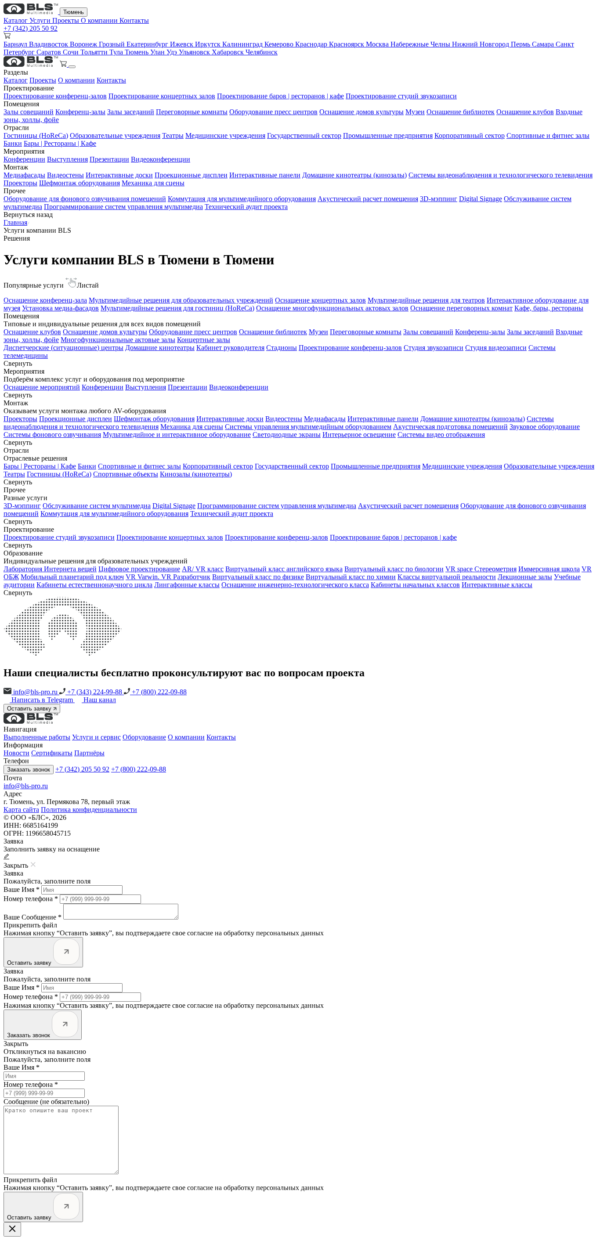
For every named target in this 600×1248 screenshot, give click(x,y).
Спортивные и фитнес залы (547, 135)
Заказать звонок (28, 769)
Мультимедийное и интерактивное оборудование (177, 434)
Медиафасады (24, 175)
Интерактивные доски (119, 175)
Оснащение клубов (525, 111)
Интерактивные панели (264, 175)
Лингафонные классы (187, 584)
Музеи (415, 111)
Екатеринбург (148, 44)
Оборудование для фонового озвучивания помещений (85, 198)
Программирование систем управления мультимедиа (123, 206)
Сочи (71, 52)
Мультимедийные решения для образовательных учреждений (181, 300)
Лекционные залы (525, 577)
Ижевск (182, 44)
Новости (16, 753)
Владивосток (49, 44)
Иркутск (208, 44)
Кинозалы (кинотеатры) (196, 474)
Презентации (109, 159)
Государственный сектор (304, 135)
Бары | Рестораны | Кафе (60, 143)
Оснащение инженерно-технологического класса (295, 584)
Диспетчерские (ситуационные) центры (63, 347)
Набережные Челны (421, 44)
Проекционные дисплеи (191, 175)
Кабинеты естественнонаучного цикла (94, 584)
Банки (13, 143)
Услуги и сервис (96, 737)
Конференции (24, 159)
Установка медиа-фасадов (60, 308)
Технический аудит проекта (246, 206)
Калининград (243, 44)
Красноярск (347, 44)
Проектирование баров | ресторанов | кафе (280, 96)
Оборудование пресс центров (273, 111)
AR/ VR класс (203, 569)
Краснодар (312, 44)
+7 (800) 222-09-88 (158, 692)
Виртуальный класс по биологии (394, 569)
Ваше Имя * (22, 889)
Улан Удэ (164, 52)
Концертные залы (203, 339)
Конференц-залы (80, 111)
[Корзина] (64, 64)
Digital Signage (480, 198)
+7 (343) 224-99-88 (94, 692)
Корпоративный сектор (469, 135)
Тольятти (94, 52)
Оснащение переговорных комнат (461, 308)
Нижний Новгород (481, 44)
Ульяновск (195, 52)
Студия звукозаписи (433, 347)
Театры (173, 135)
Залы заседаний (130, 111)
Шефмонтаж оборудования (79, 183)
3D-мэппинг (438, 198)
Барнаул (16, 44)
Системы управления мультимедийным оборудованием (308, 426)
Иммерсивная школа (549, 569)
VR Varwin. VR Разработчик (168, 577)
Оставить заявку (30, 708)
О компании (100, 20)
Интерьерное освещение (359, 434)
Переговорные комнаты (192, 111)
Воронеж (84, 44)
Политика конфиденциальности (89, 809)
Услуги (40, 20)
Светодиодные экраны (287, 434)
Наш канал (99, 699)
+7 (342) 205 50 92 (31, 28)
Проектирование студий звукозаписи (401, 96)
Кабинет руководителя (230, 347)
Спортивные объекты (125, 474)
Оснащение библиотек (461, 111)
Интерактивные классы (497, 584)
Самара (544, 44)
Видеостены (65, 175)
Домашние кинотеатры (160, 347)
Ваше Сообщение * (32, 917)
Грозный (113, 44)
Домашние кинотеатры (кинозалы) (354, 175)
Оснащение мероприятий (42, 387)
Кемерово (279, 44)
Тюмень (73, 12)
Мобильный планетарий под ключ (72, 577)
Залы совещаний (29, 111)
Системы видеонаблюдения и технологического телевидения (500, 175)
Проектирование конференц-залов (55, 96)
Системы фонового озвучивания (52, 434)
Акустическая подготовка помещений (450, 426)
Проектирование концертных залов (161, 96)
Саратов (49, 52)
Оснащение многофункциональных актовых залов (332, 308)
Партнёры (89, 753)
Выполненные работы (37, 737)
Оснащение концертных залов (320, 300)
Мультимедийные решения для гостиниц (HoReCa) (177, 308)
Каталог (16, 20)
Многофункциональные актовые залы (118, 339)
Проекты (66, 20)
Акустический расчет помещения (368, 198)
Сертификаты (51, 753)
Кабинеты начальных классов (415, 584)
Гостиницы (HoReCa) (36, 135)
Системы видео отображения (441, 434)
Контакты (134, 20)
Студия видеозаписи (496, 347)
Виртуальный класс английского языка (284, 569)
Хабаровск (229, 52)
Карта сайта (21, 809)
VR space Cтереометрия (481, 569)
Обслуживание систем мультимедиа (97, 505)
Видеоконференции (160, 159)
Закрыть (16, 1043)
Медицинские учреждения (225, 135)
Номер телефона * (31, 898)
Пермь (521, 44)
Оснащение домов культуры (361, 111)
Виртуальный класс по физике (258, 577)
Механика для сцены (153, 183)
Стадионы (281, 347)
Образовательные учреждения (115, 135)
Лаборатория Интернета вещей (50, 569)
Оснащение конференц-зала (45, 300)
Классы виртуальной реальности (447, 577)
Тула (117, 52)
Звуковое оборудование (545, 426)
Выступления (67, 159)
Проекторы (20, 183)
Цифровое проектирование (139, 569)
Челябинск (262, 52)
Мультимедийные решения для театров (426, 300)
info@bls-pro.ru (35, 692)
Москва (378, 44)
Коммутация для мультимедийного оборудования (242, 198)
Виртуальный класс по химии (351, 577)
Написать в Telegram (43, 699)
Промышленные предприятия (388, 135)
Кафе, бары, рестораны (548, 308)
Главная (15, 222)
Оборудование (144, 737)
